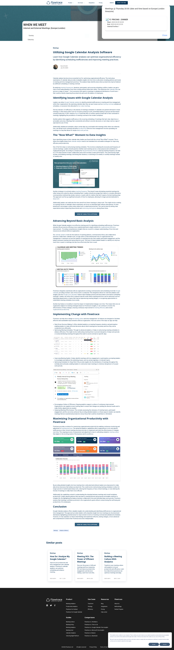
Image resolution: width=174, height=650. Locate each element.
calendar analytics (60, 235)
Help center (104, 612)
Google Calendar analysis (72, 102)
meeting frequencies (67, 87)
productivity (82, 128)
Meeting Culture (70, 621)
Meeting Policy (70, 624)
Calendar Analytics (71, 633)
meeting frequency (81, 191)
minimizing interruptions (89, 208)
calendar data (114, 89)
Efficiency (90, 609)
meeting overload (108, 104)
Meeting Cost (69, 630)
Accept (153, 644)
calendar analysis (76, 141)
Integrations (104, 606)
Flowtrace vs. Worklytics (91, 621)
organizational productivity (61, 309)
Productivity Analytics (71, 606)
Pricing (103, 609)
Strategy (90, 606)
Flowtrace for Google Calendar (74, 612)
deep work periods (82, 130)
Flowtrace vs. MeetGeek (91, 635)
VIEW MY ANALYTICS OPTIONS (87, 214)
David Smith (64, 66)
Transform (90, 603)
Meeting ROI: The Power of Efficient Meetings (85, 559)
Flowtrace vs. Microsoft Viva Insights (94, 630)
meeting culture (78, 318)
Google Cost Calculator (70, 294)
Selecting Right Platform (72, 635)
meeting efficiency (100, 307)
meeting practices (67, 428)
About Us (117, 603)
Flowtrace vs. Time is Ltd (91, 624)
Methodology (118, 606)
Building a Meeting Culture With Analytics (113, 559)
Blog (102, 603)
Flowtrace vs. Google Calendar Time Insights (96, 627)
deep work (56, 199)
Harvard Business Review (90, 150)
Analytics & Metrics (64, 530)
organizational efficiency (108, 227)
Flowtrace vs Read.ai (90, 633)
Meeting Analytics (71, 603)
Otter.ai (77, 113)
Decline (165, 644)
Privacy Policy (93, 647)
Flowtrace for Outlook (72, 609)
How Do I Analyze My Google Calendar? (60, 557)
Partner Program (119, 609)
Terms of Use (103, 647)
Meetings (56, 530)
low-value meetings (84, 106)
